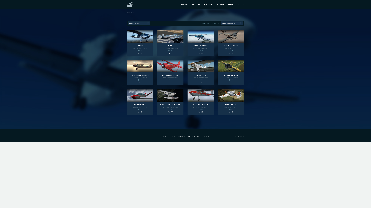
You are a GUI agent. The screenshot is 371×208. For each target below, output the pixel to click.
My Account (208, 4)
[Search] (238, 4)
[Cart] (243, 4)
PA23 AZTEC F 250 (230, 46)
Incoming (220, 4)
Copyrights (165, 136)
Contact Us (206, 136)
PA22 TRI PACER (200, 46)
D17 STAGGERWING (170, 75)
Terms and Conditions (193, 136)
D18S (170, 46)
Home (128, 12)
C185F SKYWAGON (200, 105)
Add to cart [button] (139, 53)
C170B (140, 46)
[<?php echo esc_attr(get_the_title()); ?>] (141, 53)
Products (196, 4)
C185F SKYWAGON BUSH (170, 105)
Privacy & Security (177, 136)
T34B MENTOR (231, 105)
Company (184, 4)
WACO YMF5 (201, 75)
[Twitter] (238, 136)
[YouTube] (243, 136)
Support (230, 4)
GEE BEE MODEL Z (230, 75)
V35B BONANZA (140, 105)
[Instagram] (241, 136)
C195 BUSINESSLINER (140, 75)
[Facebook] (236, 136)
